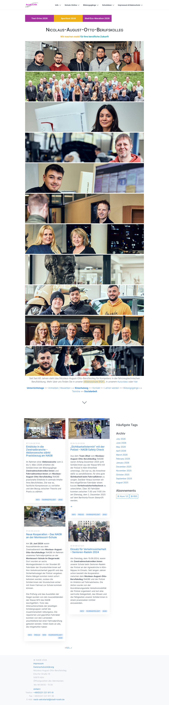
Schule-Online (71, 5)
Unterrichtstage (35, 388)
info (37, 500)
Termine (76, 391)
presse (37, 635)
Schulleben (107, 5)
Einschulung (81, 388)
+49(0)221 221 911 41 (43, 692)
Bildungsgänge (89, 5)
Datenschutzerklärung (43, 667)
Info (57, 5)
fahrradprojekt (49, 500)
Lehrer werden (111, 388)
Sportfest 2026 (68, 18)
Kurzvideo (123, 381)
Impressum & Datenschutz (129, 5)
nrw (44, 635)
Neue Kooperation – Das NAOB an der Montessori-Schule (44, 536)
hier (136, 381)
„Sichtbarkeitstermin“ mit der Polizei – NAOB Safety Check (87, 448)
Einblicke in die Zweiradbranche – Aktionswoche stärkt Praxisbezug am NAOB (39, 451)
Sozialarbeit (90, 391)
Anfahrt (36, 689)
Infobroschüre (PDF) (94, 381)
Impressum (38, 663)
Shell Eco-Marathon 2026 (97, 18)
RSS (135, 496)
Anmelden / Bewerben (59, 388)
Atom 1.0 (123, 496)
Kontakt (96, 388)
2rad (60, 500)
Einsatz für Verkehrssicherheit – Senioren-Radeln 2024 (88, 551)
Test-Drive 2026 (39, 18)
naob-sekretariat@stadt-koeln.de (48, 699)
